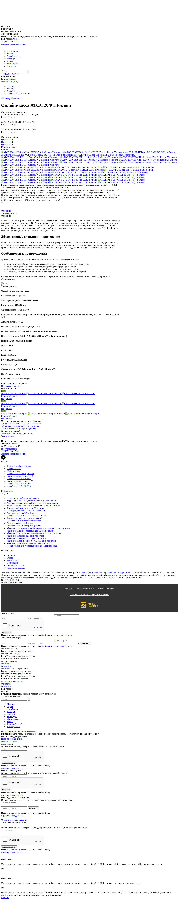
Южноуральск (13, 726)
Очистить (5, 663)
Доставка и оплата (15, 565)
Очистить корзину (10, 81)
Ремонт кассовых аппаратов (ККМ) (24, 526)
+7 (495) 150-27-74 (10, 41)
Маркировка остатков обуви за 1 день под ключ (29, 543)
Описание (6, 211)
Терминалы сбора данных (19, 466)
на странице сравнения (12, 681)
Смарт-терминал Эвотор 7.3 (20, 481)
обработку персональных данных (56, 635)
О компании (12, 51)
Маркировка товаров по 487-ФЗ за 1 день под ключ (31, 541)
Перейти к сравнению (11, 739)
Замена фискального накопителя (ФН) (25, 518)
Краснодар (12, 716)
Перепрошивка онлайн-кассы (21, 523)
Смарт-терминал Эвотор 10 (20, 476)
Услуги (10, 61)
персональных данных (12, 768)
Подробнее (6, 398)
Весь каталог (7, 491)
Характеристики (9, 213)
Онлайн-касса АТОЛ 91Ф (19, 486)
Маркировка (13, 58)
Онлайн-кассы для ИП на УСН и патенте (26, 516)
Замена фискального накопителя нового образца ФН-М (33, 505)
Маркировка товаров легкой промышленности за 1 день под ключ (38, 528)
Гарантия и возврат (16, 568)
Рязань (15, 39)
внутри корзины (9, 661)
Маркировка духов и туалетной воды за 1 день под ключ (34, 533)
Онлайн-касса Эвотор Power (20, 473)
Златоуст (11, 711)
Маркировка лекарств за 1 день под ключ (26, 538)
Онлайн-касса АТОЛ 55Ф (19, 478)
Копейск (11, 714)
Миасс (10, 721)
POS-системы (13, 471)
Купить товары (8, 79)
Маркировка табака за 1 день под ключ (25, 536)
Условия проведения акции (14, 820)
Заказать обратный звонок (13, 44)
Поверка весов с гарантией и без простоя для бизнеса (32, 503)
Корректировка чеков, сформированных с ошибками (32, 500)
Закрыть (5, 897)
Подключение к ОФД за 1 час (21, 513)
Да (6, 691)
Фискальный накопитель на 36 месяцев (25, 508)
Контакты (11, 66)
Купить (4, 150)
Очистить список (9, 741)
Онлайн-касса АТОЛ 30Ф (19, 483)
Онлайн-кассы (14, 56)
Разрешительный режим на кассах (23, 498)
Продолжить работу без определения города (22, 731)
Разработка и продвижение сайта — (90, 591)
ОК (2, 869)
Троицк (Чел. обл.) (15, 724)
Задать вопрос (8, 436)
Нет (3, 691)
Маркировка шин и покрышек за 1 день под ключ (30, 531)
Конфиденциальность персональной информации (105, 572)
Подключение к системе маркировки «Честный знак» (32, 546)
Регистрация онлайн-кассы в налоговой (26, 510)
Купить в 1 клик (9, 147)
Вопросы (11, 555)
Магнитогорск (14, 719)
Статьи (10, 558)
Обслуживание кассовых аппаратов (24, 521)
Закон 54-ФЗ (13, 63)
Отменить (6, 666)
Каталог (10, 53)
